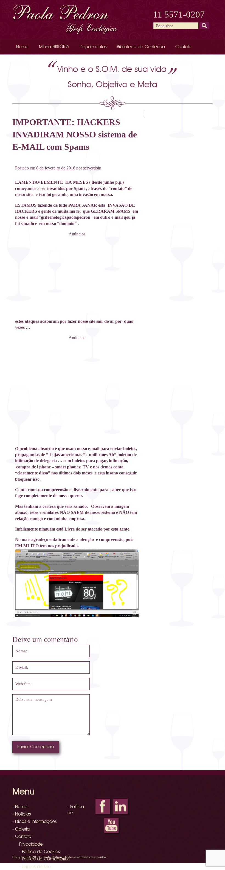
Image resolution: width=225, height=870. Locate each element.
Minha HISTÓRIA (54, 47)
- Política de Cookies (39, 852)
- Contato (21, 837)
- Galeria (21, 829)
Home (22, 47)
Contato (183, 47)
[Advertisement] (77, 275)
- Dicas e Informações (34, 822)
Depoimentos (93, 47)
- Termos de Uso (35, 867)
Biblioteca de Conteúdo (141, 47)
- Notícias (21, 814)
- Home (19, 807)
